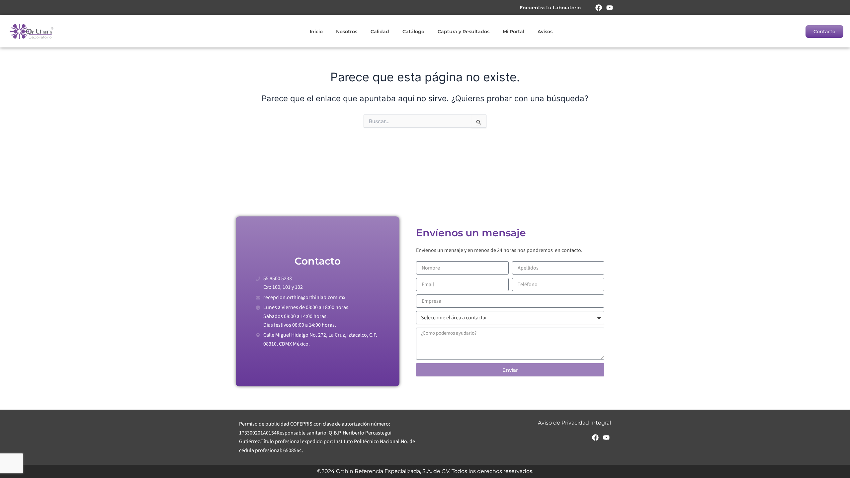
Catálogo (413, 32)
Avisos (545, 32)
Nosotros (346, 32)
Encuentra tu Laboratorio (550, 8)
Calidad (380, 32)
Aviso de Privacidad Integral (574, 423)
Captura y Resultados (463, 32)
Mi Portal (513, 32)
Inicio (316, 32)
